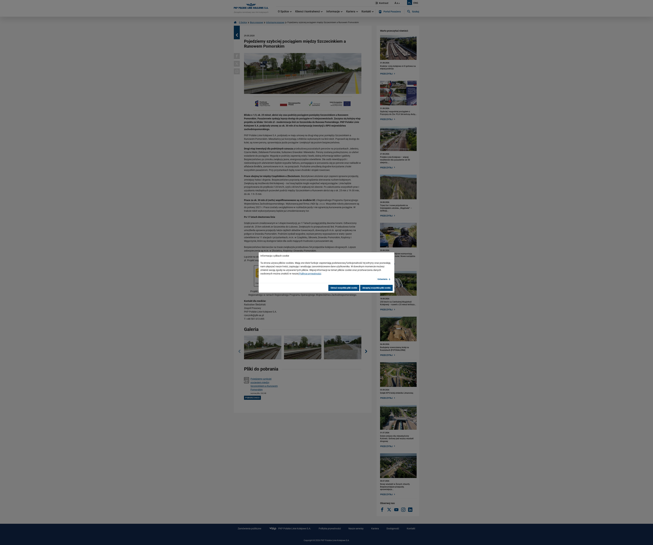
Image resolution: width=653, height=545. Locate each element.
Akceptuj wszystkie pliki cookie (376, 288)
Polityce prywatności (310, 273)
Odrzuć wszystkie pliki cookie (344, 288)
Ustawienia (382, 279)
